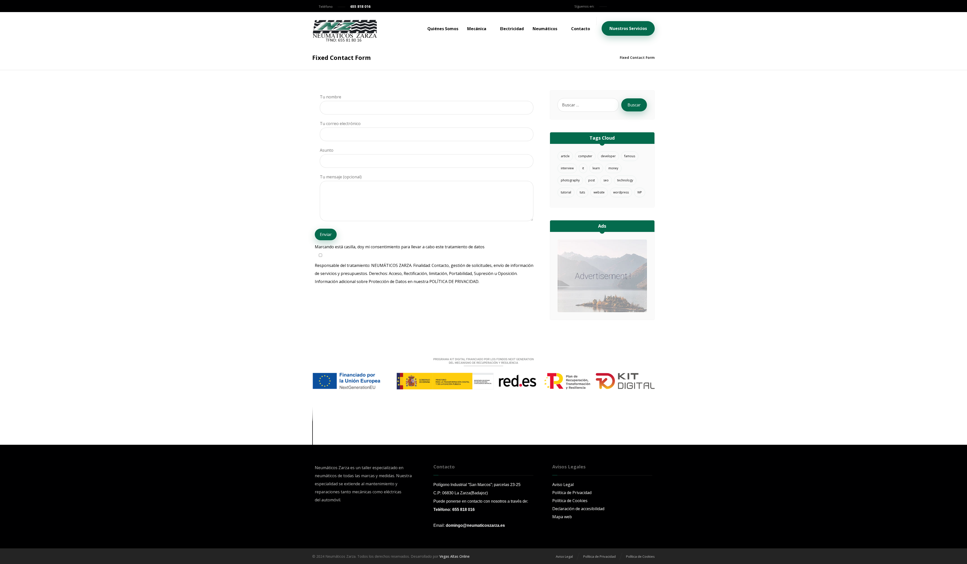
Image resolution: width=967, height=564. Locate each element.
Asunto (326, 150)
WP (639, 192)
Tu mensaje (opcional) (341, 177)
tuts (582, 192)
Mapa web (562, 516)
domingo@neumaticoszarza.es (475, 525)
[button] (614, 6)
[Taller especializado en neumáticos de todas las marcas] (344, 31)
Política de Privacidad (572, 492)
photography (570, 180)
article (565, 156)
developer (608, 156)
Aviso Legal (563, 484)
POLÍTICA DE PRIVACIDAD (453, 281)
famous (629, 156)
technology (625, 180)
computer (585, 156)
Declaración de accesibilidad (578, 508)
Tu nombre (330, 97)
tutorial (566, 192)
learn (596, 168)
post (591, 180)
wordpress (621, 192)
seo (606, 180)
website (599, 192)
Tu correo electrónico (340, 123)
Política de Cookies (570, 500)
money (613, 168)
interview (567, 168)
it (583, 168)
